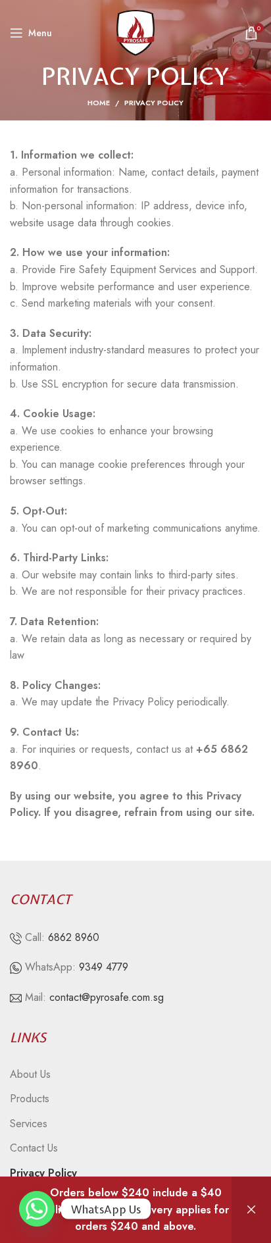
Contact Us (34, 1148)
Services (28, 1124)
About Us (30, 1074)
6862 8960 (73, 937)
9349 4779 (103, 967)
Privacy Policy (43, 1173)
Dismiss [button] (251, 1210)
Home (98, 102)
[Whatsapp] (37, 1209)
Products (29, 1099)
